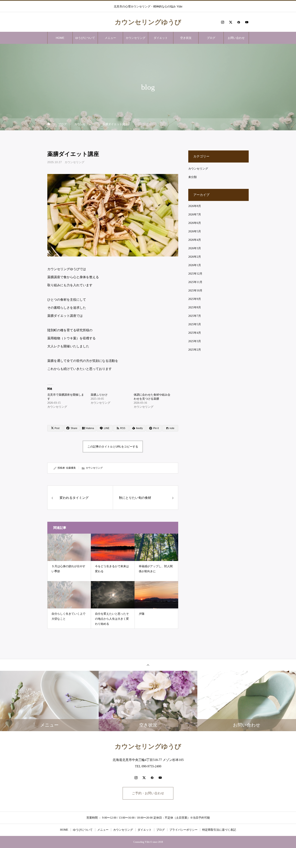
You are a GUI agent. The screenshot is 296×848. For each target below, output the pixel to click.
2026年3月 (194, 248)
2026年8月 (194, 206)
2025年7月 (194, 315)
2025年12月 (195, 273)
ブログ (211, 37)
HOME (60, 37)
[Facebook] (239, 22)
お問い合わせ (236, 37)
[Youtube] (247, 22)
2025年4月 (194, 332)
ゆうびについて (85, 37)
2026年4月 (194, 239)
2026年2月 (194, 256)
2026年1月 (194, 265)
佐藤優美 (71, 467)
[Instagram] (222, 22)
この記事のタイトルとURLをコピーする (112, 446)
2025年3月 (194, 341)
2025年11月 (195, 282)
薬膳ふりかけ (99, 394)
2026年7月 (194, 214)
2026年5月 (194, 231)
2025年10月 (195, 290)
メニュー (110, 37)
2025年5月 (194, 324)
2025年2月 (194, 349)
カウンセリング (135, 37)
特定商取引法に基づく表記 (219, 829)
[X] (231, 22)
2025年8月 (194, 307)
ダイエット (161, 37)
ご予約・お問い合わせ (148, 793)
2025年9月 (194, 299)
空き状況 (185, 37)
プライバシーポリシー (183, 829)
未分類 (192, 177)
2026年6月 (194, 222)
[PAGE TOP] (148, 665)
